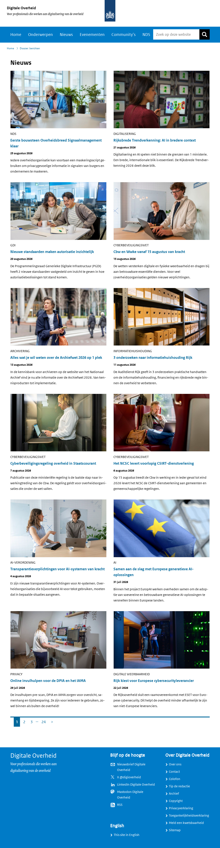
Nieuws (66, 34)
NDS (146, 34)
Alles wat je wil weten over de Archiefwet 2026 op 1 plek (56, 357)
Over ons (175, 764)
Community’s (124, 34)
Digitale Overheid (21, 8)
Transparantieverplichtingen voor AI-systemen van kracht (57, 569)
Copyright (176, 801)
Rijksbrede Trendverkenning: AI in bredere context (154, 140)
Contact (174, 772)
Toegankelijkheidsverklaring (189, 815)
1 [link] (16, 720)
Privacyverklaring (181, 808)
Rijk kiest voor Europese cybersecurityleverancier (153, 680)
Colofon (174, 779)
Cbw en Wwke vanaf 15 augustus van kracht (149, 252)
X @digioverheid (129, 777)
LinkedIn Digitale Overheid (136, 784)
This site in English (126, 835)
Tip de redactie (179, 786)
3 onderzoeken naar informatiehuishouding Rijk (152, 357)
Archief (174, 794)
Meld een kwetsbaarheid (186, 823)
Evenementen (92, 34)
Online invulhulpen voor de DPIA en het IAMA (48, 680)
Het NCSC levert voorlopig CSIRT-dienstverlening (153, 463)
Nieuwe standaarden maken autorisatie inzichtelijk (52, 252)
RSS (119, 805)
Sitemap (175, 830)
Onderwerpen (40, 34)
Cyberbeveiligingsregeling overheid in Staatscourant (53, 463)
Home (15, 34)
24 (43, 720)
